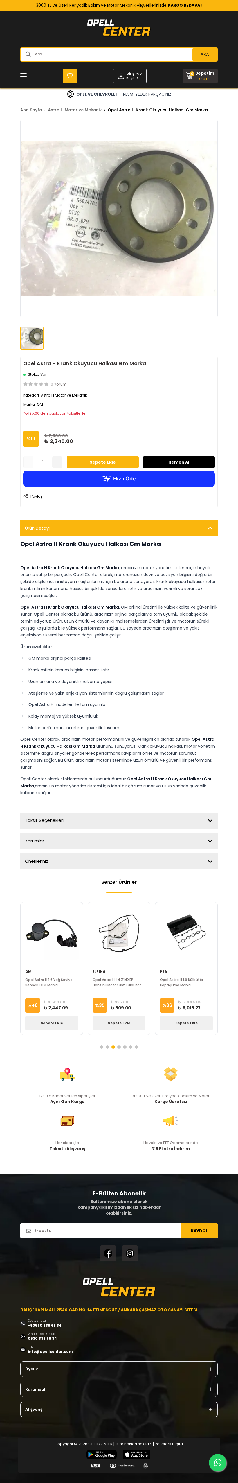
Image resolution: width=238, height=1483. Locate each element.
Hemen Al (178, 462)
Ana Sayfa (31, 110)
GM (40, 404)
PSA (163, 971)
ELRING (99, 971)
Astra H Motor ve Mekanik (75, 110)
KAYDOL (199, 1231)
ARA (205, 54)
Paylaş (36, 496)
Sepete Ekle (103, 462)
